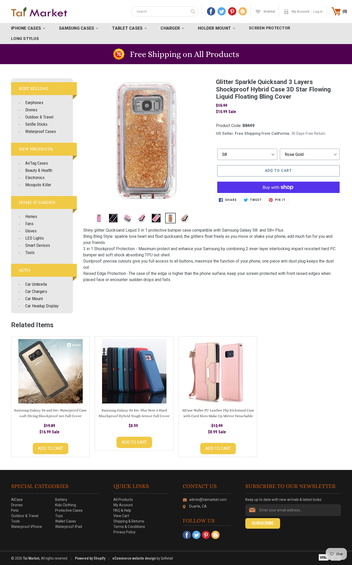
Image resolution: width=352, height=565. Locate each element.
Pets (15, 510)
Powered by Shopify (90, 558)
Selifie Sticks (36, 124)
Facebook (211, 11)
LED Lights (34, 238)
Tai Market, (31, 558)
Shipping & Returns (128, 521)
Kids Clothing (65, 505)
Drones (31, 109)
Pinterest (232, 11)
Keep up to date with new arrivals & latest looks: (283, 499)
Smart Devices (37, 245)
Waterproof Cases (40, 131)
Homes (31, 216)
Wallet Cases (65, 521)
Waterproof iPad (68, 527)
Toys (59, 516)
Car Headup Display (41, 305)
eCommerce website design (134, 558)
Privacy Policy (124, 532)
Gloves (31, 230)
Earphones (34, 102)
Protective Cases (69, 510)
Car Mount (34, 298)
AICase (17, 499)
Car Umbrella (36, 284)
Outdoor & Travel (39, 117)
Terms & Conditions (129, 527)
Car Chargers (36, 291)
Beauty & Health (38, 170)
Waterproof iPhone (26, 527)
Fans (29, 223)
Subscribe (263, 523)
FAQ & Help (122, 510)
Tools (30, 252)
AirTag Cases (36, 163)
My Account (300, 11)
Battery (61, 499)
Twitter (221, 11)
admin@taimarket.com (208, 499)
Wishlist (269, 11)
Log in (318, 11)
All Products (123, 499)
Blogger (243, 11)
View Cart (121, 516)
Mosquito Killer (38, 184)
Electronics (35, 177)
